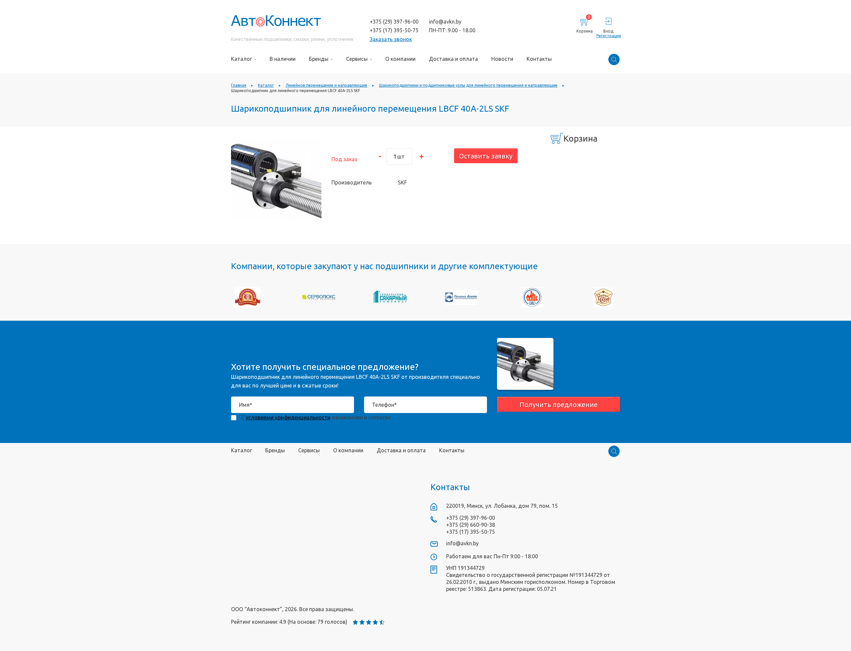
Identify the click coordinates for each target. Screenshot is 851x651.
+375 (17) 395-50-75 (394, 30)
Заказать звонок (391, 39)
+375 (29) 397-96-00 (394, 22)
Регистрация (608, 36)
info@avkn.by (445, 22)
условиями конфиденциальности (288, 417)
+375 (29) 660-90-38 (470, 525)
